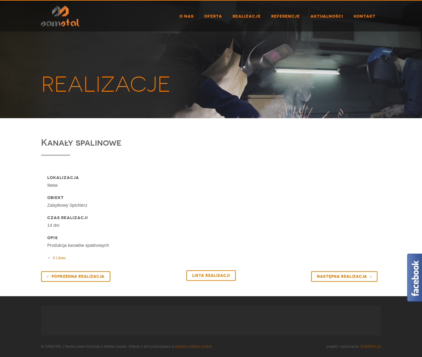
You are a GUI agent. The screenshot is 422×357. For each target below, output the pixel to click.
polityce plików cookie (193, 346)
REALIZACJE (106, 84)
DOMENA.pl (371, 346)
